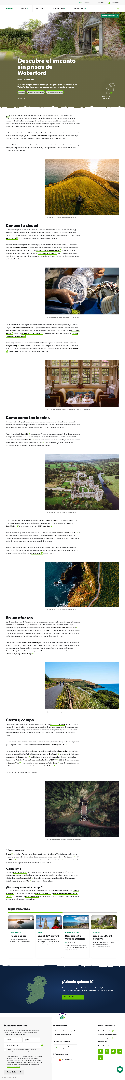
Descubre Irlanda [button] (71, 997)
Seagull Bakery (11, 526)
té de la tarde (35, 553)
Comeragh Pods (25, 878)
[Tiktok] (100, 1057)
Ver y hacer (39, 8)
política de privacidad (13, 1066)
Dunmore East (63, 751)
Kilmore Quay (45, 526)
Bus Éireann (68, 857)
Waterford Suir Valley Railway (65, 627)
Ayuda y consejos (79, 8)
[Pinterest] (113, 1051)
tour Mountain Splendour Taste (64, 532)
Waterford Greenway (57, 724)
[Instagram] (107, 1051)
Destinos (23, 8)
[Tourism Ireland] (11, 8)
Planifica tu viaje (58, 8)
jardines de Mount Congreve (32, 642)
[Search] (117, 8)
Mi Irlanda (101, 2)
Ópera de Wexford (41, 893)
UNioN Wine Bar (52, 520)
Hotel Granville (18, 872)
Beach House (48, 766)
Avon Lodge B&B (23, 881)
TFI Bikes (57, 860)
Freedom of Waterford (46, 253)
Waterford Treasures (20, 247)
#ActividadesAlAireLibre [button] (55, 92)
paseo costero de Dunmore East (17, 757)
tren (9, 854)
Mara (41, 442)
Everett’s (28, 440)
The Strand (53, 754)
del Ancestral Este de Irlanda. (37, 135)
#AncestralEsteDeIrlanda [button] (36, 92)
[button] (31, 918)
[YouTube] (119, 1051)
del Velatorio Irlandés (51, 250)
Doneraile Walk (13, 763)
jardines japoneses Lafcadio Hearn (44, 763)
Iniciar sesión (115, 2)
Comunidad (86, 2)
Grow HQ (24, 434)
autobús (46, 630)
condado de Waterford (16, 624)
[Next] (116, 937)
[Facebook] (100, 1051)
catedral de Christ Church (31, 333)
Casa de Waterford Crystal (23, 327)
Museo (38, 250)
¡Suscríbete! (11, 1072)
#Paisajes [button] (21, 92)
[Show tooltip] (42, 1045)
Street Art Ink (11, 238)
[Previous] (8, 937)
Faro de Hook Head (32, 896)
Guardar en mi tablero (108, 15)
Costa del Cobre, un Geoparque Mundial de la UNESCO (35, 760)
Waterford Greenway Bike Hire (54, 744)
